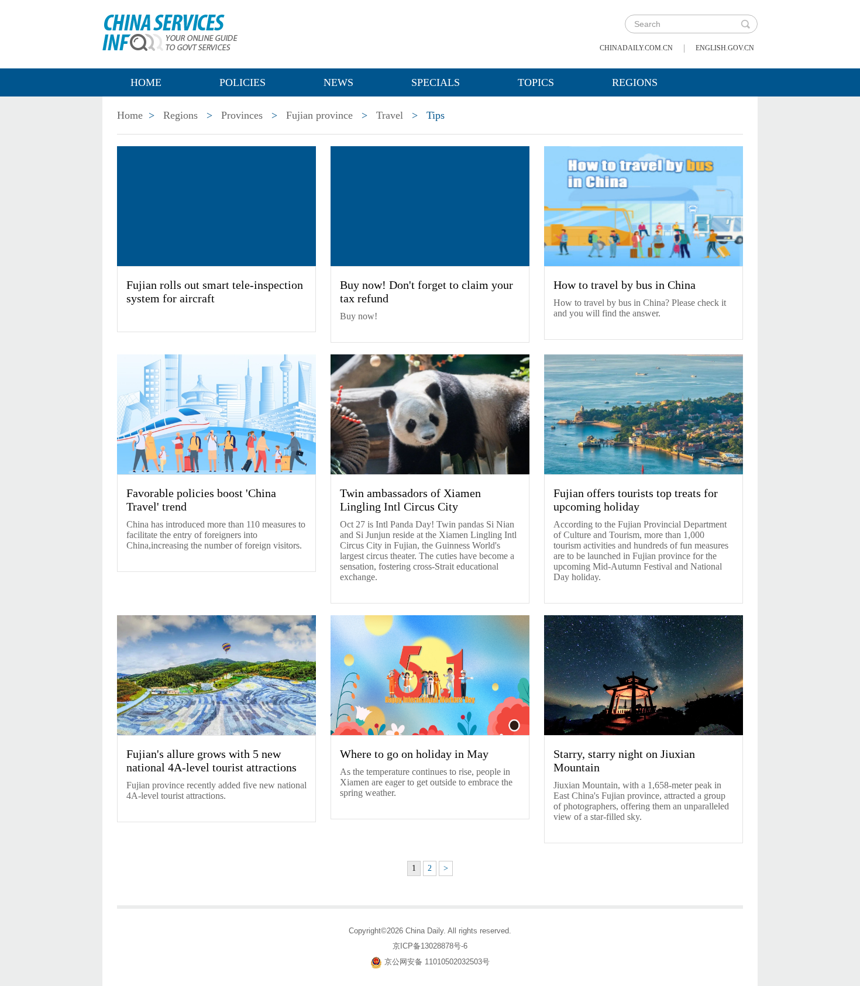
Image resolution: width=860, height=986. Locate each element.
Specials (435, 82)
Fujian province (319, 115)
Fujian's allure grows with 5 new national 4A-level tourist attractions (211, 760)
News (338, 82)
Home (145, 82)
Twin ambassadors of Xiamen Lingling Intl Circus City (410, 500)
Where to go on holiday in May (414, 753)
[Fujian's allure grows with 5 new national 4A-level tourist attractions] (216, 674)
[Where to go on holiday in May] (430, 674)
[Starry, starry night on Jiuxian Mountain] (643, 674)
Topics (536, 82)
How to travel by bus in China (624, 284)
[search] (745, 24)
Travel (389, 115)
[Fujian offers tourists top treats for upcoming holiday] (643, 413)
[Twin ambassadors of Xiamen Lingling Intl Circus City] (430, 413)
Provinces (242, 115)
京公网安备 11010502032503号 (437, 961)
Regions (635, 82)
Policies (242, 82)
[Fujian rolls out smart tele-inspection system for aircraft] (216, 205)
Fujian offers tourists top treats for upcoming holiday (635, 500)
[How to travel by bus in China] (643, 205)
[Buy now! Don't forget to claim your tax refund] (430, 205)
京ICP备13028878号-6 (430, 946)
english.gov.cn (725, 48)
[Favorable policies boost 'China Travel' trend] (216, 413)
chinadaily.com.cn (636, 48)
